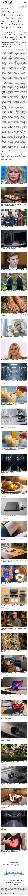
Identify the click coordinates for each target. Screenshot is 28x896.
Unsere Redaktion (10, 882)
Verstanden (10, 893)
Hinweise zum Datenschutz (10, 880)
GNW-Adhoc (3, 8)
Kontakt (13, 875)
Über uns (20, 880)
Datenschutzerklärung (13, 878)
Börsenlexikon (14, 862)
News (9, 875)
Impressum (19, 875)
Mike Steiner (18, 882)
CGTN (8, 8)
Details (6, 893)
